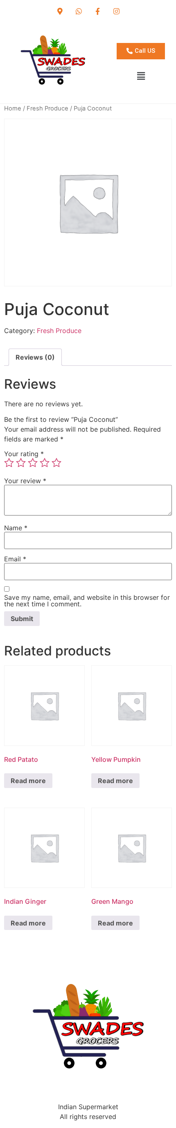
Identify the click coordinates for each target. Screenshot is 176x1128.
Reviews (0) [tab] (35, 357)
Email (15, 559)
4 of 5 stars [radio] (45, 463)
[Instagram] (116, 11)
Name (15, 528)
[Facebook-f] (97, 11)
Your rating (24, 453)
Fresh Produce (47, 108)
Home (12, 108)
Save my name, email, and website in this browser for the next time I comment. (87, 600)
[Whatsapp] (79, 11)
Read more (28, 781)
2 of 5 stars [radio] (21, 463)
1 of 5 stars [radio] (9, 463)
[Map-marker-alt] (60, 11)
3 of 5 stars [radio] (33, 463)
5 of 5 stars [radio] (56, 463)
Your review (25, 480)
